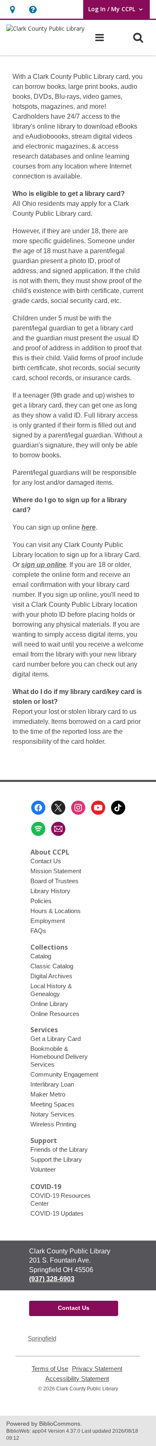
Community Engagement (64, 1074)
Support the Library (56, 1159)
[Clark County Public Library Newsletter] (58, 829)
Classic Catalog (51, 966)
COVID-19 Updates (57, 1213)
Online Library (49, 1003)
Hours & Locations (55, 910)
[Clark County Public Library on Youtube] (98, 808)
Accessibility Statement (77, 1378)
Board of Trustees (54, 880)
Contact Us (45, 861)
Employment (47, 920)
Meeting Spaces (52, 1104)
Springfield (42, 1338)
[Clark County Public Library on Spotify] (38, 829)
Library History (50, 890)
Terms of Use (50, 1369)
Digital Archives (51, 975)
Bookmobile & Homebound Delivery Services (59, 1056)
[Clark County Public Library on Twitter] (58, 808)
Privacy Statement (97, 1369)
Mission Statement (55, 870)
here (89, 527)
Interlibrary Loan (52, 1084)
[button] (12, 9)
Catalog (40, 956)
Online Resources (54, 1013)
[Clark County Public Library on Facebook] (38, 808)
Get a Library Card (55, 1038)
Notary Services (52, 1114)
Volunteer (43, 1169)
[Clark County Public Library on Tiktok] (118, 808)
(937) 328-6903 (51, 1278)
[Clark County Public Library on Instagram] (78, 808)
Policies (41, 900)
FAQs (38, 930)
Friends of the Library (59, 1149)
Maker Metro (47, 1094)
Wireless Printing (53, 1124)
